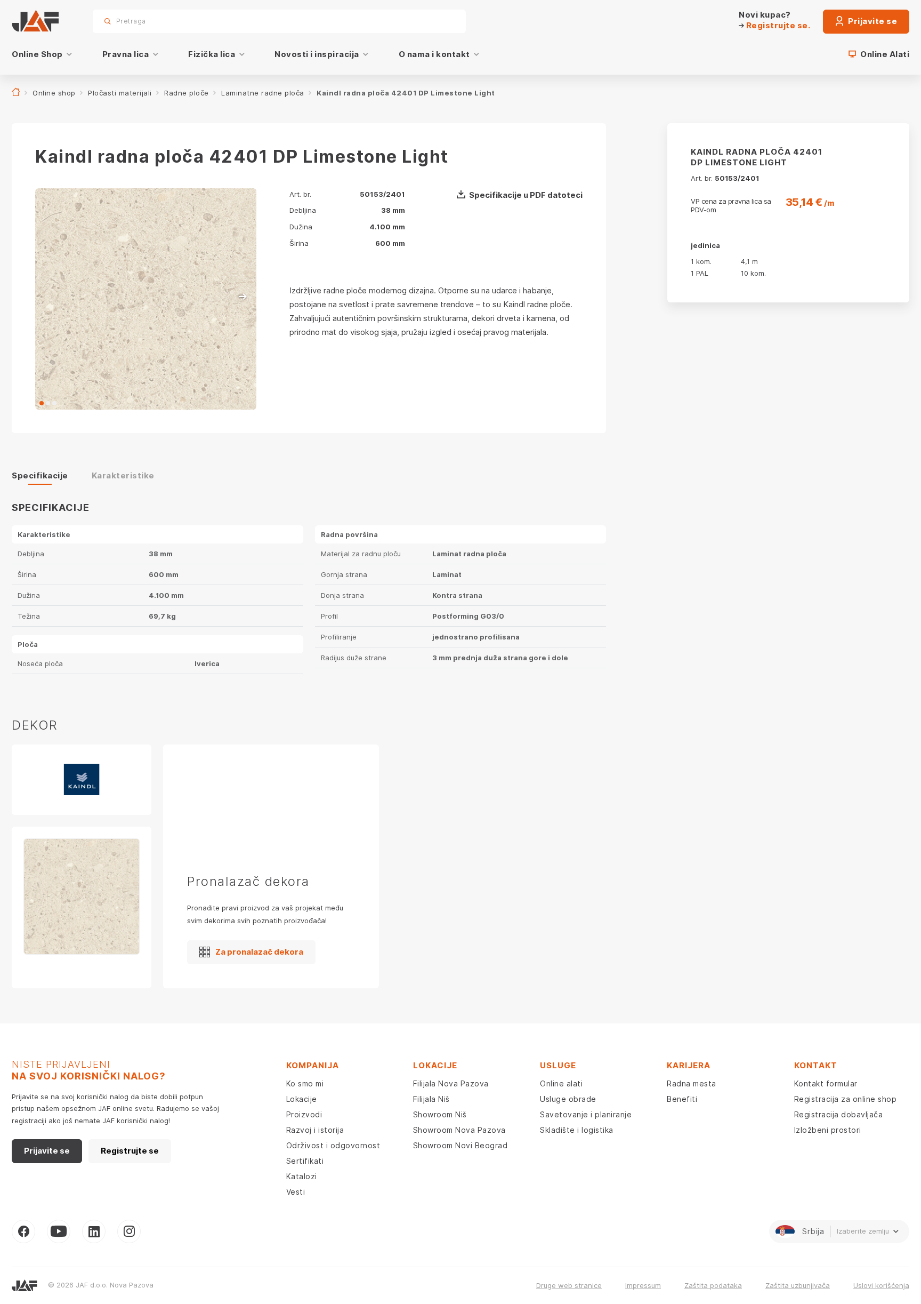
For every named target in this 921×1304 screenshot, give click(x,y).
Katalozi (301, 1176)
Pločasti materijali (120, 93)
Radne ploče (186, 93)
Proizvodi (304, 1114)
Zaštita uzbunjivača (797, 1285)
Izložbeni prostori (827, 1129)
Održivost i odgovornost (333, 1145)
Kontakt (815, 1065)
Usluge (558, 1065)
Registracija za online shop (845, 1098)
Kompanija (312, 1065)
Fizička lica (211, 54)
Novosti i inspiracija (316, 54)
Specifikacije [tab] (40, 475)
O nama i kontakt (434, 54)
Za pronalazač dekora (259, 952)
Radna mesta (691, 1083)
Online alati (561, 1083)
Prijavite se (872, 21)
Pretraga (439, 21)
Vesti (295, 1191)
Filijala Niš (431, 1098)
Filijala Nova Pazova (451, 1083)
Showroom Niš (440, 1114)
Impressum (643, 1285)
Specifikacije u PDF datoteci (526, 195)
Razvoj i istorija (315, 1129)
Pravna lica (125, 54)
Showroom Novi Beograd (460, 1145)
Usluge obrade (568, 1098)
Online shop (54, 93)
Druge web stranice (569, 1285)
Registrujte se (130, 1151)
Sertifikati (305, 1160)
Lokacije (301, 1098)
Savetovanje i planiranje (586, 1114)
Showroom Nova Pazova (459, 1129)
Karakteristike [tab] (123, 475)
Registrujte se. (777, 25)
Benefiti (682, 1098)
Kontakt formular (826, 1083)
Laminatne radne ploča (262, 93)
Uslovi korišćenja (881, 1285)
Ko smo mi (305, 1083)
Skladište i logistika (576, 1129)
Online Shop (37, 54)
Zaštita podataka (713, 1285)
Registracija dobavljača (838, 1114)
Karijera (688, 1065)
